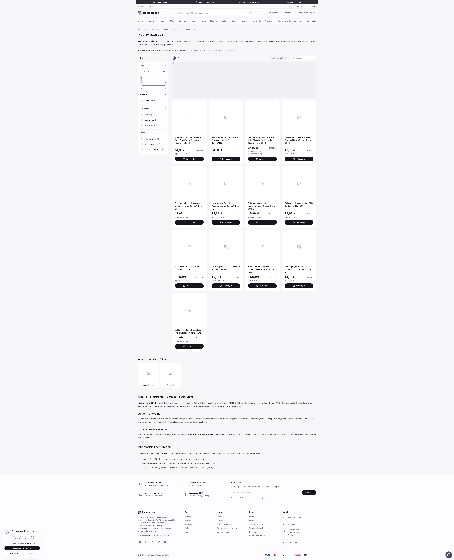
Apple (140, 21)
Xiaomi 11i (168, 453)
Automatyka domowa (287, 21)
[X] (152, 541)
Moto (172, 21)
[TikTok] (158, 541)
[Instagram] (146, 541)
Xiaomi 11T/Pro (156, 453)
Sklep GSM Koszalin (257, 524)
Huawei (213, 21)
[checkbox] (142, 101)
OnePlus (182, 21)
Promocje (188, 520)
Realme (224, 21)
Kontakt (252, 520)
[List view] (178, 58)
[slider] (142, 88)
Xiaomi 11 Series (170, 29)
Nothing (244, 21)
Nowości (188, 517)
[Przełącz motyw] (305, 6)
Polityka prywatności (257, 536)
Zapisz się (309, 492)
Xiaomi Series (156, 29)
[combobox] (303, 58)
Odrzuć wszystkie (13, 553)
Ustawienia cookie (224, 532)
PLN (289, 6)
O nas (251, 517)
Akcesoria (269, 21)
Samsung (151, 21)
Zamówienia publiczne (258, 528)
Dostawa (220, 517)
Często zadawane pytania (227, 528)
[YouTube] (164, 541)
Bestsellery (189, 524)
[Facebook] (140, 541)
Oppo (234, 21)
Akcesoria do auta (308, 21)
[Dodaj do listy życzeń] (201, 105)
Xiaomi (163, 21)
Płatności (220, 520)
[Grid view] (174, 58)
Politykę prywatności (31, 543)
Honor (203, 21)
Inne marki (256, 21)
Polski (298, 6)
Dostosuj (31, 553)
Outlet (187, 528)
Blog (186, 532)
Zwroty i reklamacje (224, 524)
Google (193, 21)
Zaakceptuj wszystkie (22, 548)
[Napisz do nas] (448, 554)
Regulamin (253, 532)
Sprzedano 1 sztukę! (261, 154)
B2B (313, 6)
